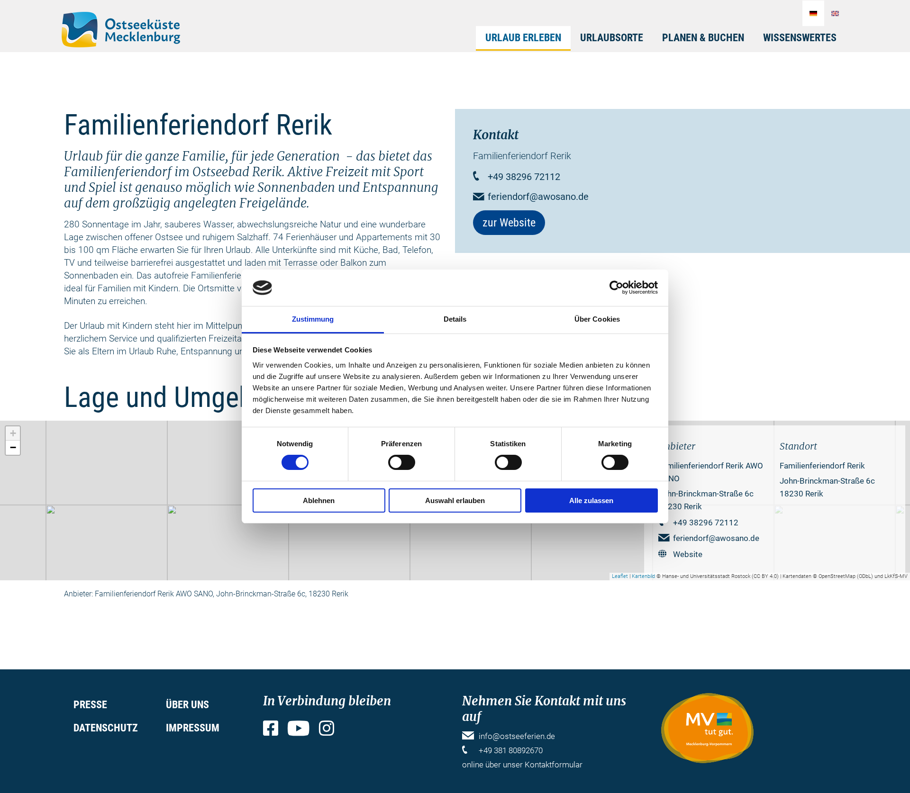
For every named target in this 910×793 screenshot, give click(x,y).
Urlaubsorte (611, 38)
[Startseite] (121, 29)
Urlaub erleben (523, 38)
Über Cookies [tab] (597, 319)
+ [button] (13, 433)
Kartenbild (643, 576)
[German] (813, 13)
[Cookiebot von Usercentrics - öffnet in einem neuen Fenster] (616, 287)
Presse (90, 705)
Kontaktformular (553, 764)
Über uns (187, 705)
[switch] (401, 462)
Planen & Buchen (703, 38)
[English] (835, 13)
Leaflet (620, 576)
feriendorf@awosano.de (538, 196)
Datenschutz (105, 728)
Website (687, 554)
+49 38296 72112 (524, 176)
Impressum (192, 728)
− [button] (13, 447)
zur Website (509, 222)
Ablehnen (319, 500)
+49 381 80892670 (511, 750)
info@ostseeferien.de (517, 736)
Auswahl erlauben (455, 500)
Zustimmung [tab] (313, 319)
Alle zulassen (591, 500)
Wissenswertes (800, 38)
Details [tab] (455, 319)
